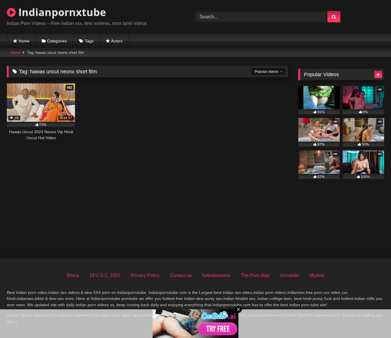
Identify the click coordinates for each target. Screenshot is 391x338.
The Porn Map (255, 275)
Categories (57, 41)
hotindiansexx (216, 275)
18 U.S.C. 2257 (105, 275)
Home (24, 41)
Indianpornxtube (61, 12)
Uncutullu (289, 275)
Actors (117, 41)
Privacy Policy (145, 275)
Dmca (73, 275)
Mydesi (317, 275)
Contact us (181, 275)
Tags (89, 41)
